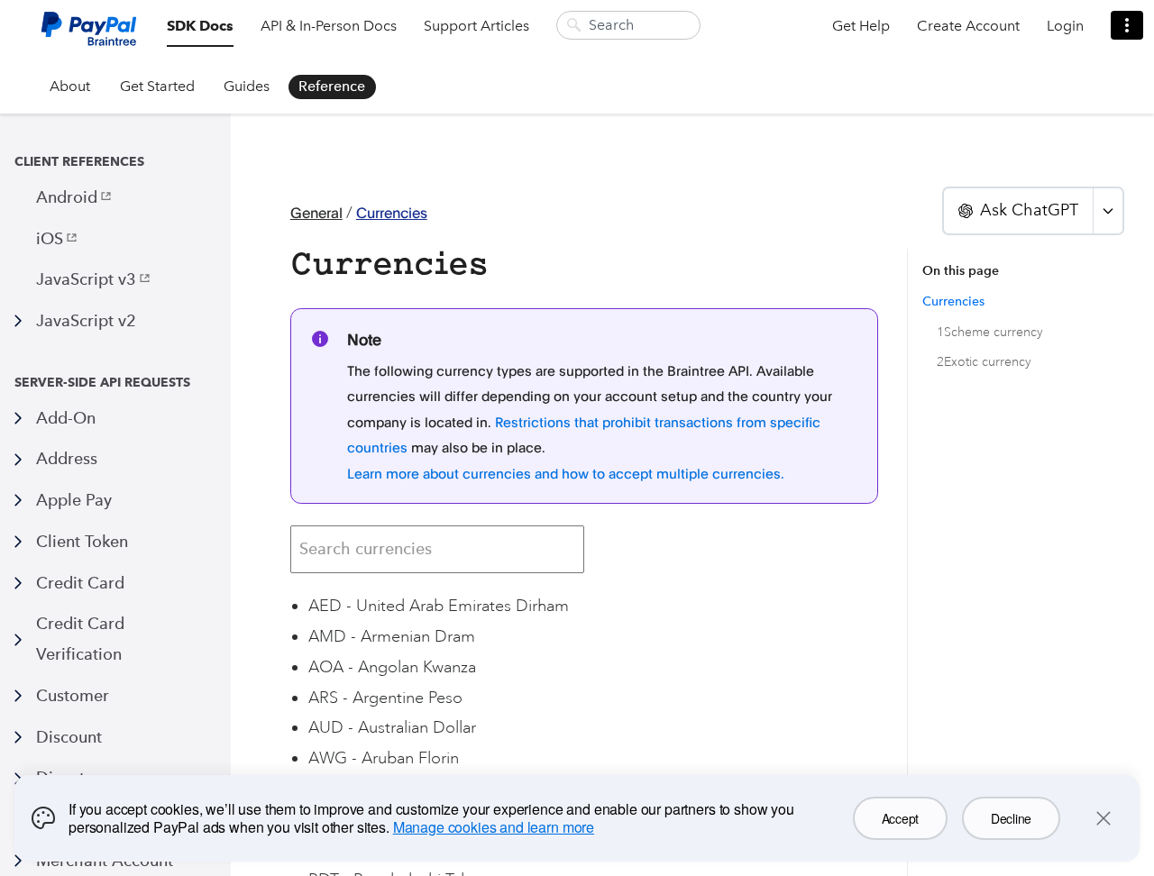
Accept (900, 818)
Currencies (391, 213)
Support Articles (476, 25)
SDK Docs (200, 25)
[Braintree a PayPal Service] (89, 35)
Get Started (157, 86)
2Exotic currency (984, 362)
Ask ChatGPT (1029, 210)
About (70, 86)
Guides (247, 86)
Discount (69, 736)
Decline (1011, 818)
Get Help (861, 25)
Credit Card (80, 582)
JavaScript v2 (86, 320)
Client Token (82, 541)
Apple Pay (74, 499)
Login (1065, 25)
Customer (72, 695)
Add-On (66, 417)
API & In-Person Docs (329, 25)
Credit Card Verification (80, 638)
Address (66, 458)
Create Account (968, 25)
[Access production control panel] (1127, 25)
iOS (49, 238)
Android (66, 196)
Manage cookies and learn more (493, 827)
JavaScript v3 (86, 278)
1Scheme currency (990, 332)
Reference (331, 86)
